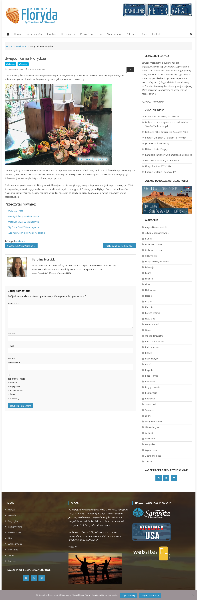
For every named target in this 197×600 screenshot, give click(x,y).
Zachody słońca (153, 455)
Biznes (148, 238)
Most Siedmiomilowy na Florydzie (162, 160)
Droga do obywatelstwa (157, 261)
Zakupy (148, 461)
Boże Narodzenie (154, 244)
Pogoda (149, 370)
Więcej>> (73, 546)
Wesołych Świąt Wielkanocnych (23, 245)
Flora (147, 284)
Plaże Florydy (151, 358)
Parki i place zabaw (154, 341)
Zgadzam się (128, 595)
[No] (193, 595)
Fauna (148, 272)
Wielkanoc (10, 64)
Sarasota (149, 410)
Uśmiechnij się (152, 427)
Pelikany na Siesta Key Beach (120, 245)
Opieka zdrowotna (154, 335)
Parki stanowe (152, 347)
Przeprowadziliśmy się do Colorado (162, 116)
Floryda (18, 34)
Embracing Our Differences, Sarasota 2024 (166, 131)
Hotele (148, 295)
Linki (100, 34)
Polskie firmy (86, 34)
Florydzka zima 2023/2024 (158, 166)
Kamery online (68, 34)
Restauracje (151, 392)
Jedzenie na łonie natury (157, 143)
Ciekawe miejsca (153, 250)
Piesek (148, 352)
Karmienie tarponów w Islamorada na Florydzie (168, 154)
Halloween (150, 290)
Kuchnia (149, 307)
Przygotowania (152, 387)
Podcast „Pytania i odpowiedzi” (160, 171)
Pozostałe (150, 381)
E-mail (11, 345)
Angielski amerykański (156, 227)
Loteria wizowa (152, 312)
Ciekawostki (151, 255)
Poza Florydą (151, 375)
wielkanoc (20, 241)
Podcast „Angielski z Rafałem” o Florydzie (166, 137)
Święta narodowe (154, 421)
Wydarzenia (151, 450)
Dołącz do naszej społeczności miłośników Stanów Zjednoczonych (166, 124)
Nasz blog (150, 318)
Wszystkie (23, 64)
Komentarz (14, 303)
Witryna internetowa (14, 360)
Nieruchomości (34, 34)
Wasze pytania (114, 34)
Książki (148, 301)
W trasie (149, 432)
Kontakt (156, 34)
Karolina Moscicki (36, 69)
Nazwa (11, 333)
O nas (144, 34)
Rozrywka (150, 398)
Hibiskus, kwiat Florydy (156, 149)
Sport (148, 415)
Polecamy (131, 34)
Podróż (148, 364)
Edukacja (149, 267)
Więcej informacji (150, 595)
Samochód (150, 404)
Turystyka (51, 34)
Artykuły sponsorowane (157, 232)
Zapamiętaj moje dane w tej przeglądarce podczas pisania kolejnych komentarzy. (16, 388)
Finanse (149, 278)
